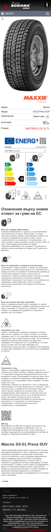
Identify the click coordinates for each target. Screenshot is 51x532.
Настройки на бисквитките (15, 530)
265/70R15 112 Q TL (37, 128)
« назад (4, 481)
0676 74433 (8, 506)
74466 (18, 506)
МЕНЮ (9, 13)
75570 (25, 506)
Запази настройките (36, 530)
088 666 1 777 (9, 510)
